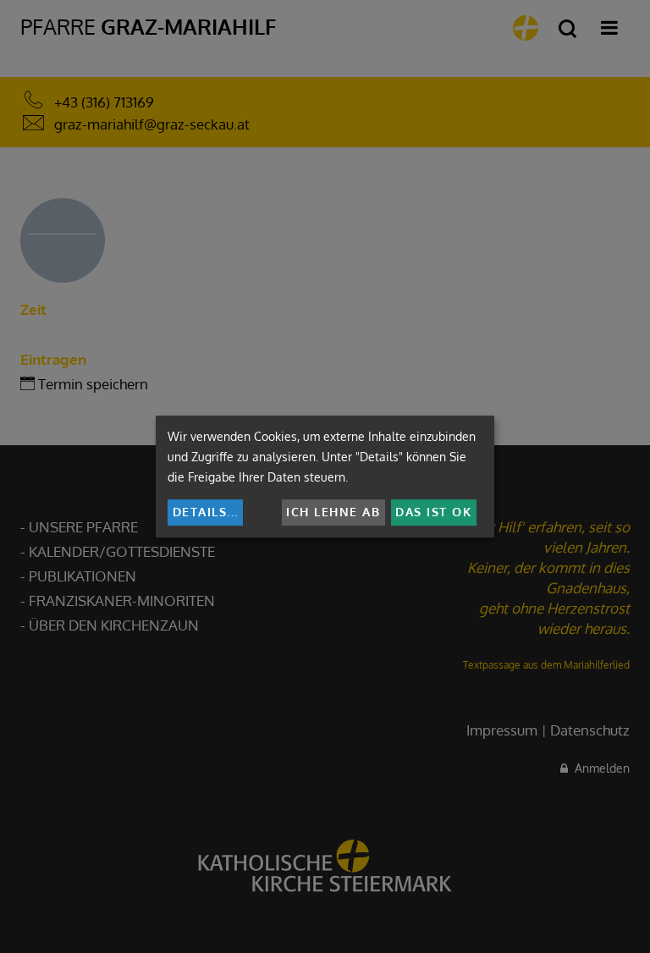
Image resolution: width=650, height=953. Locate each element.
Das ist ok (433, 511)
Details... (206, 511)
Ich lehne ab (333, 511)
